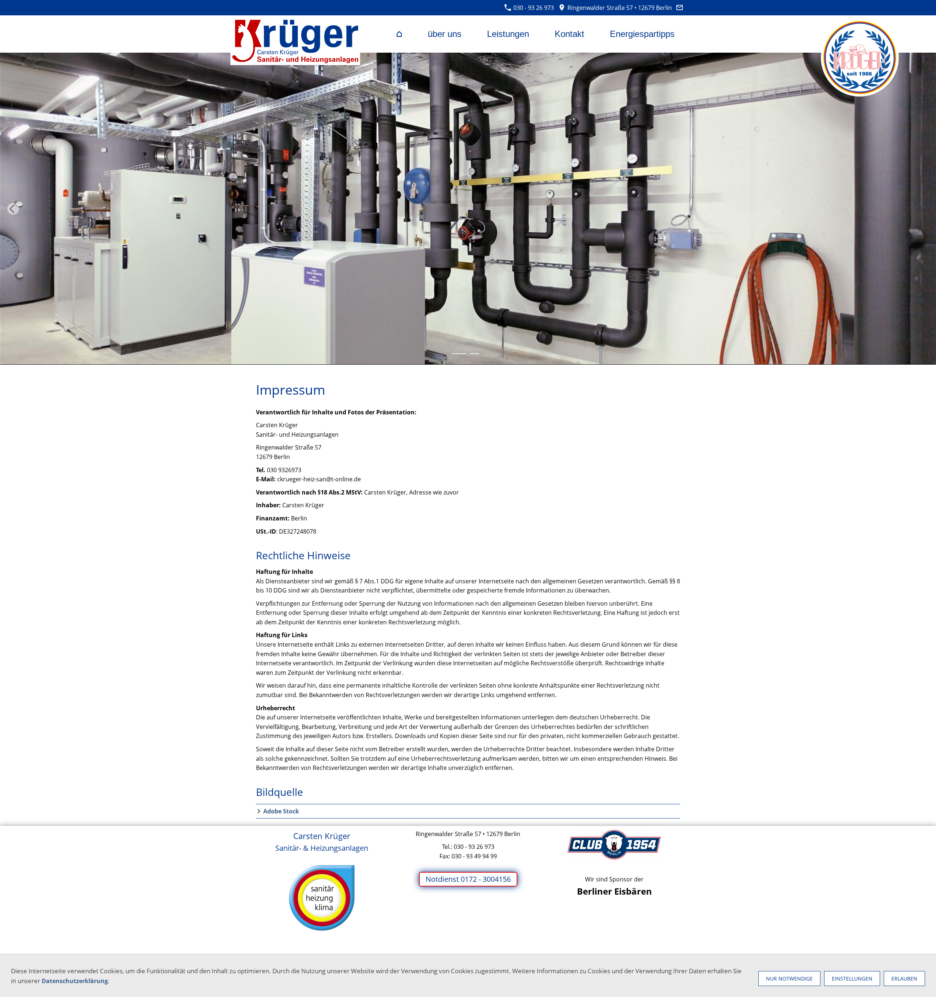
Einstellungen (852, 978)
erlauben (904, 978)
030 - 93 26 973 (533, 8)
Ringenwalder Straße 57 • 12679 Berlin (619, 8)
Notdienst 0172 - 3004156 (468, 879)
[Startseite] (399, 34)
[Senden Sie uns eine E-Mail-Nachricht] (680, 8)
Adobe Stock (281, 811)
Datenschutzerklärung (75, 981)
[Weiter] (923, 209)
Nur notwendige (789, 978)
